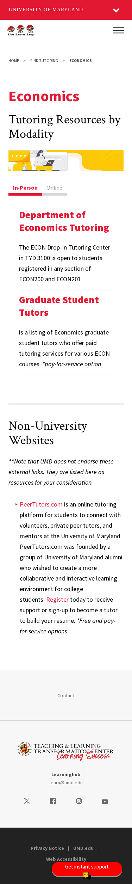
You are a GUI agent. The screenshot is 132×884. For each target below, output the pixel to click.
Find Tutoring (44, 60)
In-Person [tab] (25, 187)
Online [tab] (54, 187)
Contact (66, 695)
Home (13, 60)
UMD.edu (83, 848)
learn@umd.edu (66, 782)
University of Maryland (46, 9)
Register (57, 599)
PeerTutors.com (41, 504)
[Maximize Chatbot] (122, 340)
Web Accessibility (66, 859)
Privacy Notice (47, 848)
